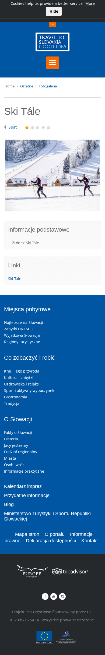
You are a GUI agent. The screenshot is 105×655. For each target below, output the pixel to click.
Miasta (10, 458)
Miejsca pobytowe (27, 309)
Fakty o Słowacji (18, 432)
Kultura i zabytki (18, 377)
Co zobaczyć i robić (29, 357)
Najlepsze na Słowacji (23, 322)
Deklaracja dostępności (51, 540)
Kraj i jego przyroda (21, 371)
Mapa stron (27, 534)
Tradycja (11, 403)
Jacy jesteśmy (16, 445)
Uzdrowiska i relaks (21, 384)
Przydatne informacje (27, 495)
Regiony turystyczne (22, 341)
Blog (9, 504)
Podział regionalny (20, 451)
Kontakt (89, 540)
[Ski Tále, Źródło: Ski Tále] (52, 175)
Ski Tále (14, 278)
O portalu (55, 534)
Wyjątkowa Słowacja (22, 335)
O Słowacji (18, 419)
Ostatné (26, 86)
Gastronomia (15, 396)
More (90, 3)
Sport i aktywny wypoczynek (29, 390)
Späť (13, 127)
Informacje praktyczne (24, 471)
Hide (54, 11)
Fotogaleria (48, 86)
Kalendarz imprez (23, 486)
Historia (11, 438)
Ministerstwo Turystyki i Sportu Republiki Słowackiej (47, 516)
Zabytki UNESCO (18, 328)
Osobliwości (15, 464)
